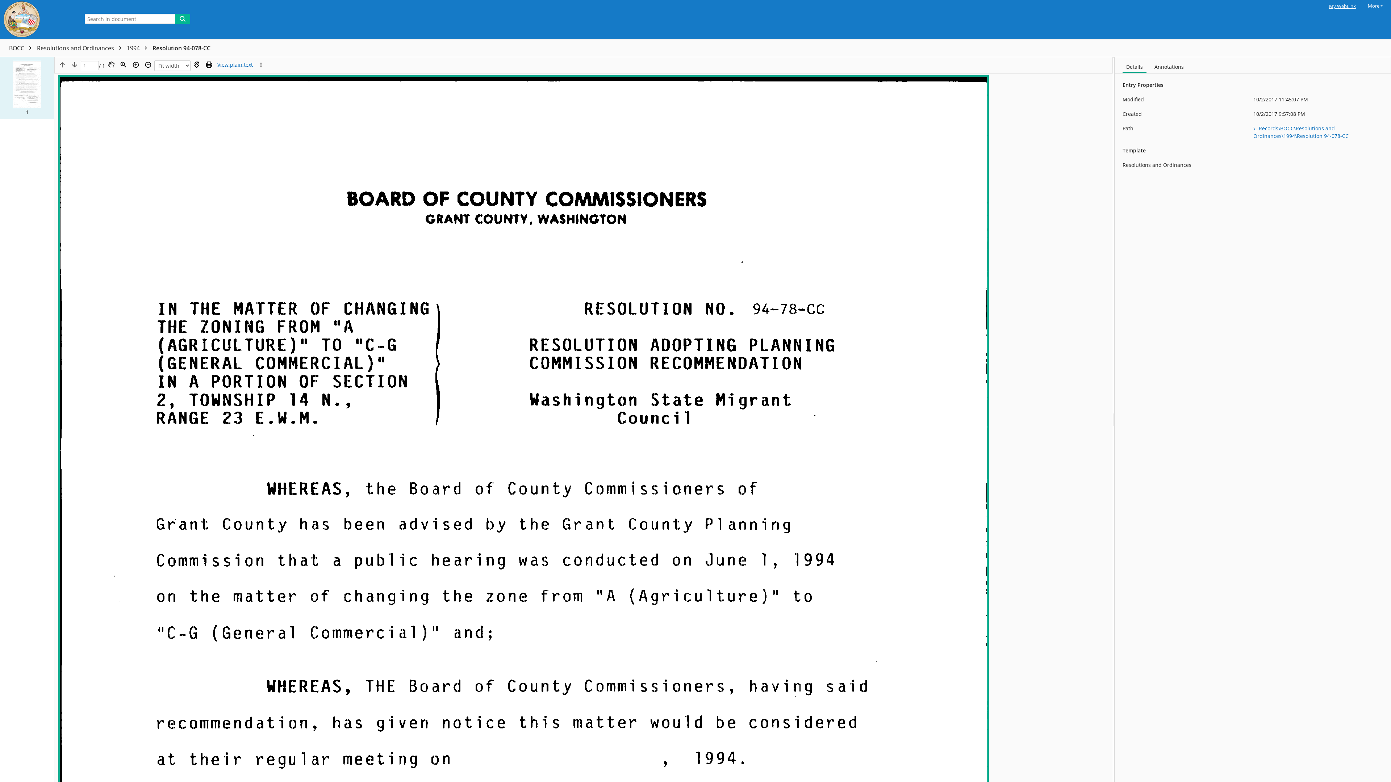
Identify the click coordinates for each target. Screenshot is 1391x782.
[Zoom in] (136, 65)
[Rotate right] (197, 65)
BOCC (17, 48)
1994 (134, 48)
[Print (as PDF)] (209, 65)
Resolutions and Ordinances (76, 48)
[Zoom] (123, 65)
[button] (27, 88)
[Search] (182, 19)
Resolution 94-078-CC (181, 48)
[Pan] (111, 65)
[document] (1253, 419)
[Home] (38, 19)
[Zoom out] (148, 65)
